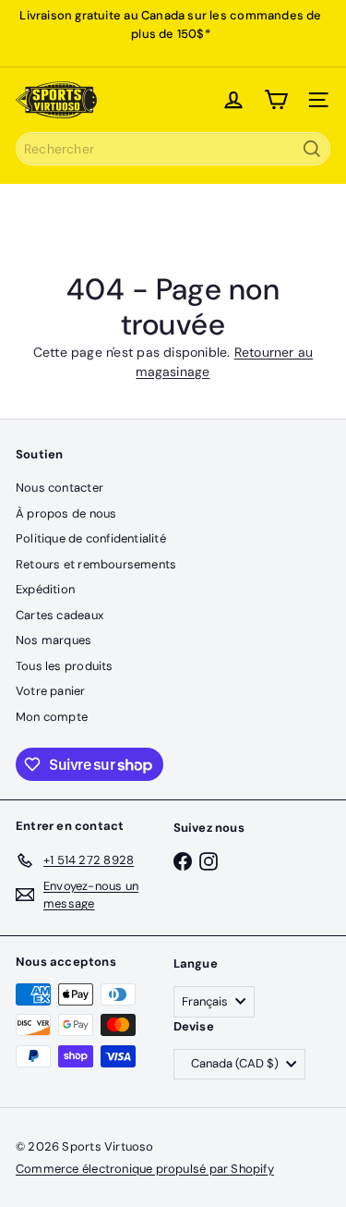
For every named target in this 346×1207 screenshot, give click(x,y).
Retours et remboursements (96, 564)
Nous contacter (59, 487)
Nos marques (53, 640)
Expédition (45, 589)
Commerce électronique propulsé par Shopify (145, 1169)
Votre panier (51, 691)
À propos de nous (66, 513)
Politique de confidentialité (91, 538)
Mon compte (52, 717)
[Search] (311, 148)
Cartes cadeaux (59, 615)
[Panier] (276, 100)
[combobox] (173, 148)
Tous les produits (64, 666)
